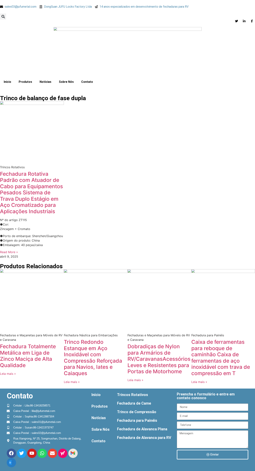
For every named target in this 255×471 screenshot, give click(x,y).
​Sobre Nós (66, 82)
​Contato (87, 82)
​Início (7, 82)
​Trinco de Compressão (136, 412)
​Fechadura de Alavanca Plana (142, 429)
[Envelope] (52, 453)
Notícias (45, 82)
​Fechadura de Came (134, 403)
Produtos (25, 82)
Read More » (9, 252)
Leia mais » (8, 373)
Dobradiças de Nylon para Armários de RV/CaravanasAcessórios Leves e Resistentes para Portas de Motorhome (159, 359)
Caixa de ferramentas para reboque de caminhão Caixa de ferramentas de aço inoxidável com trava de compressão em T (220, 357)
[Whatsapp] (42, 453)
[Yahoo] (62, 453)
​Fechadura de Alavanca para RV (144, 437)
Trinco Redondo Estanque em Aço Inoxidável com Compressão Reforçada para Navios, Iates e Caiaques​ (93, 357)
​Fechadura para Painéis (137, 420)
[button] (3, 16)
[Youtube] (32, 453)
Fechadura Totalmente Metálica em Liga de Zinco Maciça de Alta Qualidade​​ (28, 355)
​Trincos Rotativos (132, 394)
